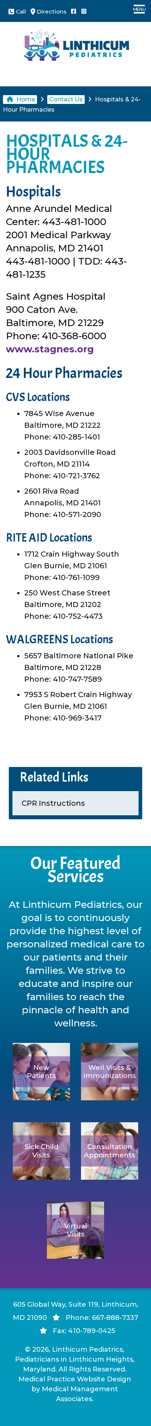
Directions (50, 11)
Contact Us (66, 99)
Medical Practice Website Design (74, 1379)
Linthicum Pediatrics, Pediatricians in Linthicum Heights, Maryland (75, 1359)
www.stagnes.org (50, 349)
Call (20, 11)
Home (25, 99)
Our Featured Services (75, 870)
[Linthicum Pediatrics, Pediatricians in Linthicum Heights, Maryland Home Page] (75, 52)
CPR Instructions (53, 803)
